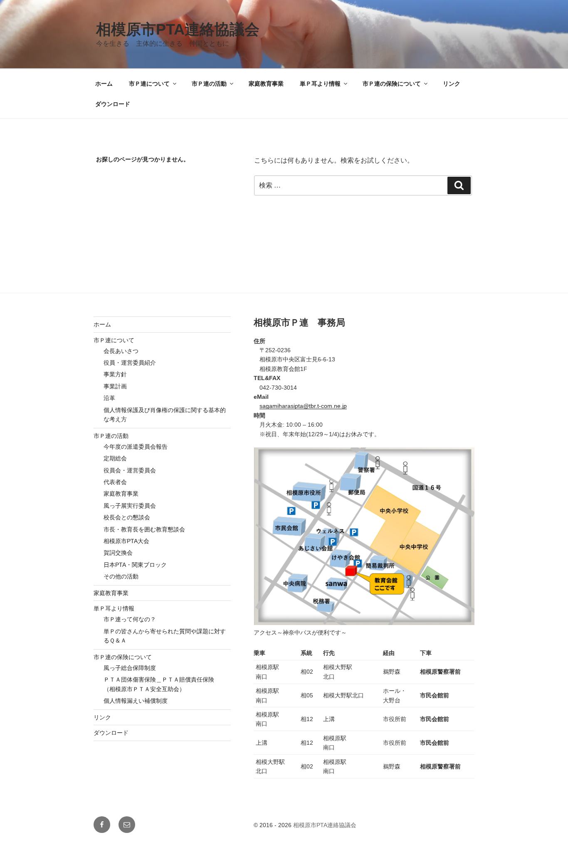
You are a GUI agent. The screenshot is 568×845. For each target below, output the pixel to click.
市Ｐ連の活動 (209, 83)
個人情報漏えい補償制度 (136, 700)
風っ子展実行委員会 (130, 505)
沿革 (109, 398)
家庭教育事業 (266, 83)
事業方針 (115, 374)
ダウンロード (112, 104)
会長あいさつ (121, 351)
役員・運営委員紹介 (130, 362)
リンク (451, 83)
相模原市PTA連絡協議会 (177, 29)
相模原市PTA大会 (126, 541)
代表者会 (115, 482)
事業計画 (115, 386)
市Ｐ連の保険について (392, 83)
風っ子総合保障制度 (130, 668)
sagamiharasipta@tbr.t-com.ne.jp (303, 406)
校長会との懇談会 (127, 517)
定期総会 (115, 458)
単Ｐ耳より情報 (320, 83)
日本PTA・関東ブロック (135, 564)
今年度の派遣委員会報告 (136, 446)
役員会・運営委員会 (130, 470)
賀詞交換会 (118, 552)
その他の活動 (121, 576)
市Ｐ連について (149, 83)
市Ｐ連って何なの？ (130, 619)
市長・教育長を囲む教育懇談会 (144, 529)
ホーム (104, 83)
